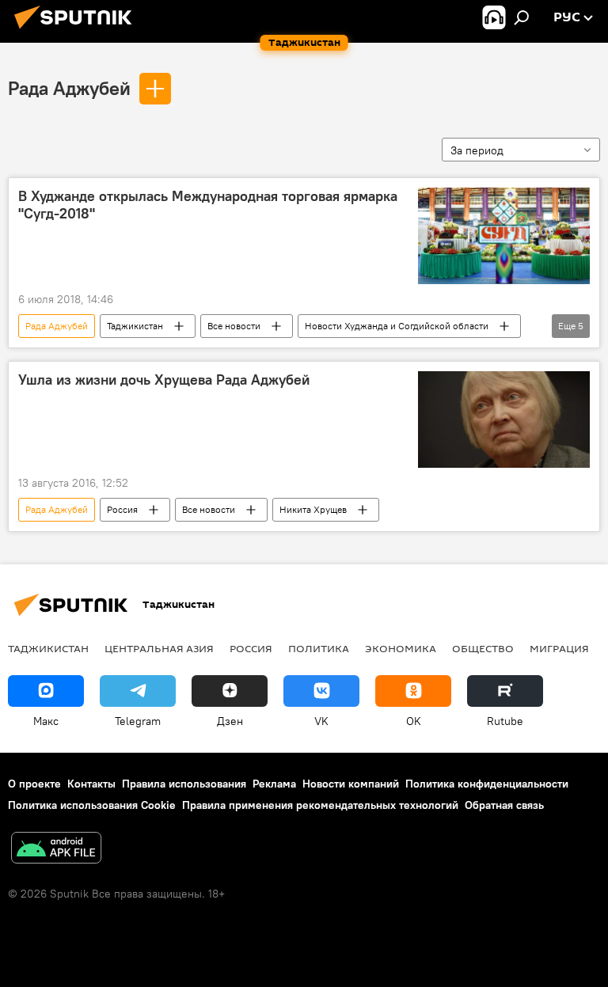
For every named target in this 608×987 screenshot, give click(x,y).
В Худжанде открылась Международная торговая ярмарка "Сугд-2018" (207, 205)
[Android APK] (56, 849)
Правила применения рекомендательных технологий (320, 805)
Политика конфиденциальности (486, 783)
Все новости (233, 326)
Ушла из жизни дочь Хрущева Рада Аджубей (164, 380)
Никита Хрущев (313, 509)
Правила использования (184, 783)
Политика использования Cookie (92, 805)
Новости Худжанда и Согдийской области (396, 326)
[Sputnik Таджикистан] (77, 31)
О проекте (34, 783)
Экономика (400, 648)
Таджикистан (135, 326)
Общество (483, 648)
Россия (122, 509)
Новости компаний (350, 783)
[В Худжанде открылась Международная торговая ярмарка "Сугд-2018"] (504, 236)
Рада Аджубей (69, 88)
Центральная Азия (159, 648)
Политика (318, 648)
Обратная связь (504, 805)
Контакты (91, 783)
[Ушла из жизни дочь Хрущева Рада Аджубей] (504, 419)
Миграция (559, 648)
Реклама (274, 783)
